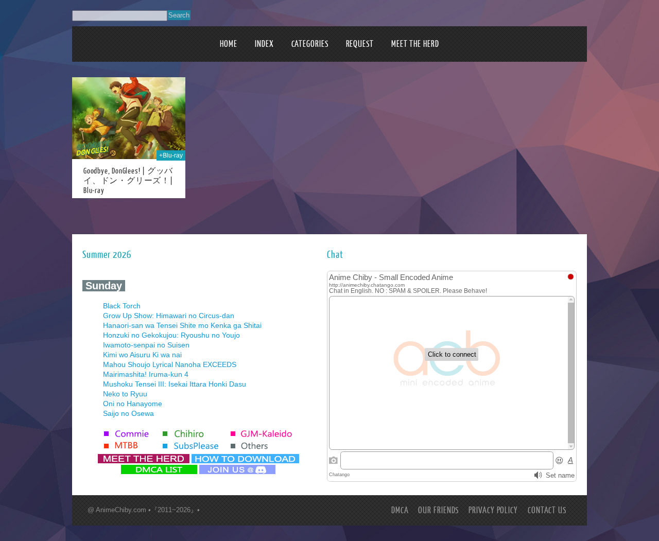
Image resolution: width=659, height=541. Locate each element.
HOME (228, 44)
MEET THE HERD (415, 44)
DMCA (400, 510)
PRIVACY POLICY (493, 510)
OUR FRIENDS (438, 510)
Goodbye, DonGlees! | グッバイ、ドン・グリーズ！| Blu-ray (128, 181)
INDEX (264, 44)
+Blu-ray (171, 155)
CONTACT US (547, 510)
